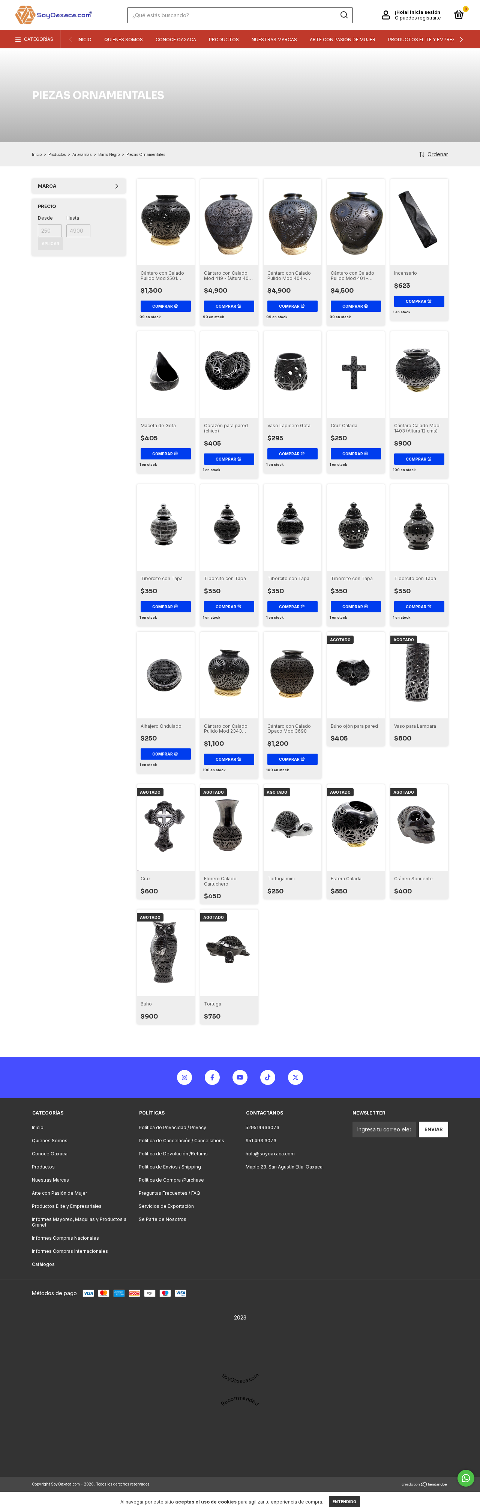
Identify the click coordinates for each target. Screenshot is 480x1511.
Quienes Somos (123, 39)
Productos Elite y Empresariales (431, 39)
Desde (45, 218)
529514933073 (262, 1127)
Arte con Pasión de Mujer (342, 39)
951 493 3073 (261, 1140)
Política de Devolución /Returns (173, 1153)
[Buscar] (344, 15)
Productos (224, 39)
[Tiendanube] (424, 1485)
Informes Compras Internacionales (70, 1251)
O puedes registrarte (418, 18)
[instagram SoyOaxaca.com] (184, 1077)
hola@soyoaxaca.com (270, 1153)
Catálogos (43, 1264)
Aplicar (50, 243)
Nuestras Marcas (274, 39)
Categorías (38, 39)
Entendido (344, 1501)
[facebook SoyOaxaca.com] (212, 1077)
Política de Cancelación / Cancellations (181, 1140)
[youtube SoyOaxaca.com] (240, 1077)
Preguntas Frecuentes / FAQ (169, 1193)
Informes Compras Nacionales (65, 1238)
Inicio (85, 39)
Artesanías (82, 154)
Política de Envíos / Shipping (170, 1167)
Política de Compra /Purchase (171, 1180)
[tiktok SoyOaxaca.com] (267, 1077)
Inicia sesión (425, 12)
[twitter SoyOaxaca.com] (295, 1077)
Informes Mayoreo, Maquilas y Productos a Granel (79, 1222)
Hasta (72, 218)
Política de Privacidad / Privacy (172, 1127)
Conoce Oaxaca (176, 39)
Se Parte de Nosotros (162, 1219)
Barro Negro (109, 154)
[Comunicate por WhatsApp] (466, 1478)
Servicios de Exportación (166, 1206)
